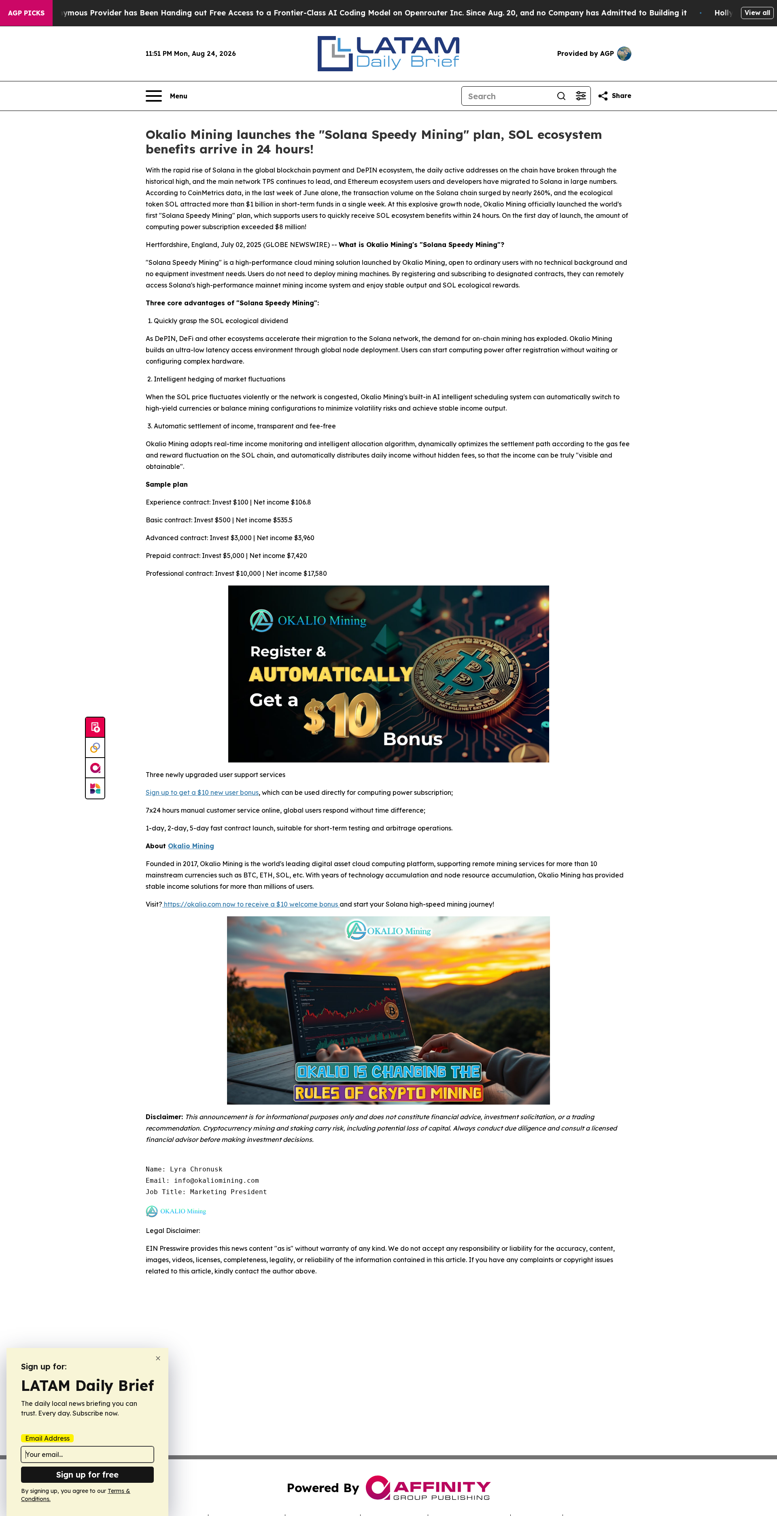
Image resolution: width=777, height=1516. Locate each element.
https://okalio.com (191, 904)
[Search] (561, 96)
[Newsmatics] (95, 788)
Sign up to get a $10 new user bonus (202, 792)
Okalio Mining (191, 846)
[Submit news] (95, 728)
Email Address (47, 1438)
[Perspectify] (95, 748)
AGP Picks (26, 13)
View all (757, 13)
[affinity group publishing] (95, 768)
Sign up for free (87, 1474)
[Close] (158, 1358)
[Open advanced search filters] (580, 96)
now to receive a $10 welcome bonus (280, 904)
